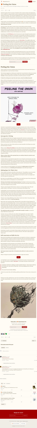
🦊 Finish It (3, 386)
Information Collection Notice (18, 330)
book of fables (9, 223)
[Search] (35, 383)
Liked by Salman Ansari (6, 357)
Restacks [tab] (7, 347)
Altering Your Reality (11, 147)
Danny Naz (4, 356)
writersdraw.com (6, 49)
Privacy (18, 421)
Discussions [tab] (8, 383)
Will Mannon (11, 34)
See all (3, 404)
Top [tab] (1, 383)
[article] (18, 388)
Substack (13, 425)
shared (22, 129)
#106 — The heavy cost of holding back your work (9, 387)
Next (33, 340)
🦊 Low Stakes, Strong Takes (6, 392)
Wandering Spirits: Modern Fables (8, 398)
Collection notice (25, 421)
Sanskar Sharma (4, 366)
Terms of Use (23, 329)
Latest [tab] (4, 383)
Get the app (23, 423)
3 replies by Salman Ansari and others (9, 363)
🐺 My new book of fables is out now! (7, 399)
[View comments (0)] (11, 395)
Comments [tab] (3, 347)
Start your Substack (16, 423)
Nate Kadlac (22, 40)
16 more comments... (3, 378)
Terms (21, 421)
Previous (4, 340)
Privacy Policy (26, 330)
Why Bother (15, 261)
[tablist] (5, 348)
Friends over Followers (5, 54)
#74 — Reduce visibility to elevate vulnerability (8, 393)
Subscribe (30, 1)
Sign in (34, 1)
